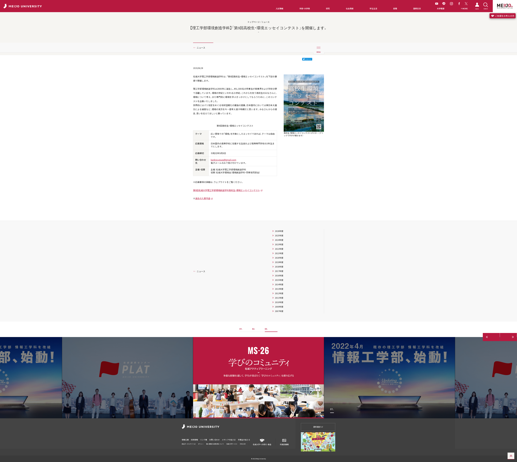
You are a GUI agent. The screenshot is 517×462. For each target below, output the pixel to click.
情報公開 (185, 439)
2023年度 (279, 244)
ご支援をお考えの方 (504, 15)
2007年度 (279, 311)
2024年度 (279, 239)
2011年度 (279, 297)
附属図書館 (284, 444)
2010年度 (279, 302)
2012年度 (279, 293)
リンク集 (203, 439)
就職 (395, 8)
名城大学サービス (231, 444)
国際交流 (417, 8)
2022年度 (279, 248)
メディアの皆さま (229, 439)
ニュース (201, 47)
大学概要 (440, 8)
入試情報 (279, 8)
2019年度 (279, 262)
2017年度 (279, 271)
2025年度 (279, 235)
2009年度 (279, 306)
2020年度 (279, 257)
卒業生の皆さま (244, 439)
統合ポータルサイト (188, 444)
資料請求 (317, 426)
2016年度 (279, 275)
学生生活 (373, 8)
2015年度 (279, 280)
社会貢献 (349, 8)
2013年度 (279, 288)
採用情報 (194, 439)
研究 (328, 8)
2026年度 (279, 231)
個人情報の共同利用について (215, 444)
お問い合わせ (214, 439)
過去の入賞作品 (202, 198)
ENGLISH (243, 444)
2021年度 (279, 253)
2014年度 (279, 284)
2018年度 (279, 266)
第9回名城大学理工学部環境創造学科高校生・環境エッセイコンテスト (226, 190)
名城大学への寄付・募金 (262, 444)
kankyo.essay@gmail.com (223, 159)
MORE (465, 8)
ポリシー (201, 444)
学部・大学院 (304, 8)
